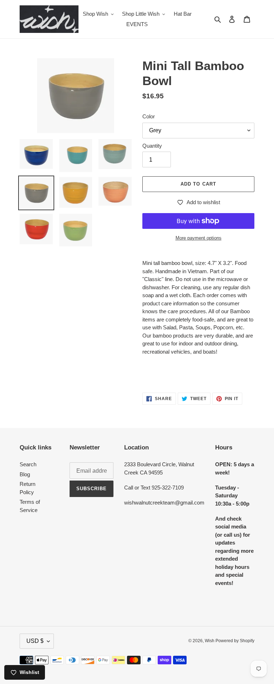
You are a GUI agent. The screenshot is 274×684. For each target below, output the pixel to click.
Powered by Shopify (234, 640)
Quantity (152, 146)
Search (28, 464)
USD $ (35, 641)
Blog (25, 474)
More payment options (199, 238)
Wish (210, 640)
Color (148, 116)
